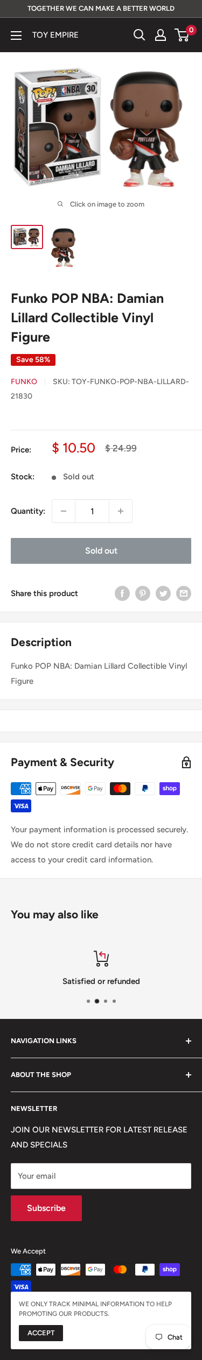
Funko (24, 381)
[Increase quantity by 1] (120, 511)
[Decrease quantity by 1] (63, 511)
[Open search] (139, 35)
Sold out (101, 551)
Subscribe (46, 1208)
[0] (182, 35)
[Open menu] (16, 35)
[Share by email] (183, 593)
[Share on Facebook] (122, 593)
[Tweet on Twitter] (163, 593)
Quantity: (28, 511)
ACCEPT (40, 1333)
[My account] (160, 35)
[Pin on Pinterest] (142, 593)
